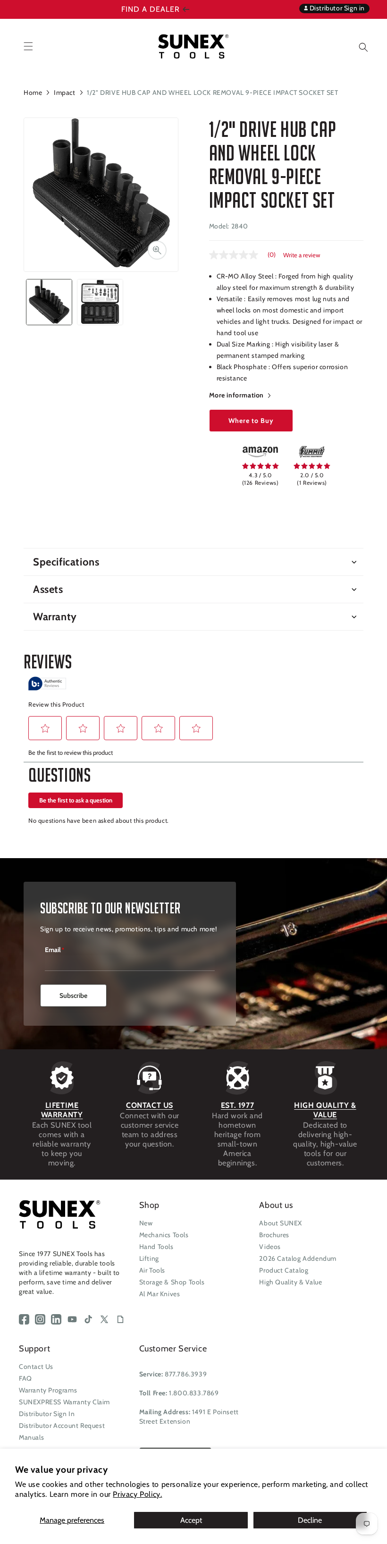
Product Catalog (283, 1270)
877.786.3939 (186, 1374)
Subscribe (73, 995)
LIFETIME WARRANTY (62, 1110)
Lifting (149, 1258)
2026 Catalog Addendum (298, 1258)
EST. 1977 (237, 1105)
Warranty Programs (48, 1390)
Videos (270, 1246)
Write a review (301, 255)
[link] (260, 452)
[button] (356, 46)
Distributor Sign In (47, 1413)
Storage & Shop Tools (172, 1282)
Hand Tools (156, 1246)
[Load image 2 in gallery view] (100, 302)
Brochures (274, 1235)
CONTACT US (149, 1105)
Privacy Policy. (137, 1494)
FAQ (25, 1378)
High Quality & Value (290, 1282)
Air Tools (152, 1270)
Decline (310, 1520)
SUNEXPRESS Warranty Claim (64, 1402)
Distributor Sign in (336, 8)
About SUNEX (280, 1223)
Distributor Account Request (62, 1425)
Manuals (31, 1437)
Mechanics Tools (164, 1235)
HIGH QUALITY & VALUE (325, 1110)
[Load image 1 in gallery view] (49, 302)
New (146, 1223)
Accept (191, 1520)
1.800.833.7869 (194, 1393)
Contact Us (36, 1366)
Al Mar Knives (159, 1294)
